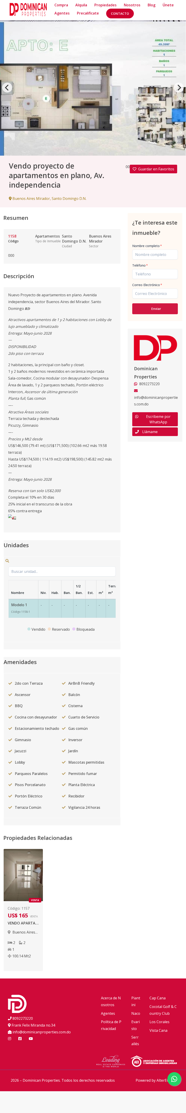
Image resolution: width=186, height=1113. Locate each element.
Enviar (156, 308)
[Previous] (7, 88)
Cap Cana (157, 997)
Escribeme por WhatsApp (158, 419)
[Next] (179, 88)
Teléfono (140, 265)
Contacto (120, 13)
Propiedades (105, 4)
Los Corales (159, 1021)
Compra (61, 4)
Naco (135, 1013)
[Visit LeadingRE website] (113, 1061)
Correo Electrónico (147, 285)
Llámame (150, 431)
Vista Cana (158, 1030)
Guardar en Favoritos (156, 169)
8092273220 (22, 1018)
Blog (151, 4)
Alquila (81, 4)
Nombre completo (147, 246)
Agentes (62, 13)
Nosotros (132, 4)
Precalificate (88, 13)
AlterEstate (166, 1080)
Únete (168, 4)
